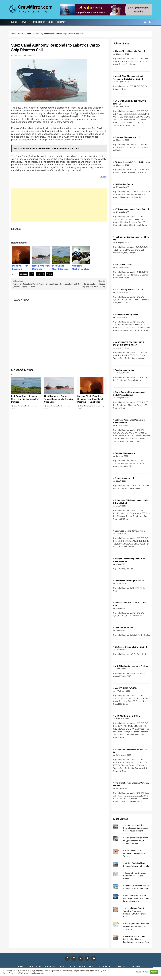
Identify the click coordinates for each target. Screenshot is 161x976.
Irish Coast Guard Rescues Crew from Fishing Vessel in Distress (24, 399)
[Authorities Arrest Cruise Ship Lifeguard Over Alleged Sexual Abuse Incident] (119, 825)
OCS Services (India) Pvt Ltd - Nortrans (132, 162)
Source (103, 177)
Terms (91, 966)
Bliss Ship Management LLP (127, 137)
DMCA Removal (122, 966)
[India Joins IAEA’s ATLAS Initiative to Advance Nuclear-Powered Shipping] (119, 895)
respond (40, 274)
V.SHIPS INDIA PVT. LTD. (126, 688)
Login (82, 966)
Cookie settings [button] (142, 972)
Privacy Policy (104, 966)
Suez (49, 274)
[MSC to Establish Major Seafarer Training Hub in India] (119, 863)
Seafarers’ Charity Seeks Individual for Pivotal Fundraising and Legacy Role (136, 939)
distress (23, 274)
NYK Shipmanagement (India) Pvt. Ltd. (132, 209)
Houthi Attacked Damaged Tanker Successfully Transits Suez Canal (58, 399)
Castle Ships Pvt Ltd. (124, 628)
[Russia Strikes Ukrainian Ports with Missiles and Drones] (119, 873)
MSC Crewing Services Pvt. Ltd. (129, 289)
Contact (61, 22)
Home (20, 966)
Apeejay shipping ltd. (124, 370)
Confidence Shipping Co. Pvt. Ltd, (130, 581)
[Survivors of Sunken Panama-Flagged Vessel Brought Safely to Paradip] (119, 838)
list (32, 274)
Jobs (50, 22)
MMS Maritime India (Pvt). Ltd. (128, 716)
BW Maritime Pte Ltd (124, 184)
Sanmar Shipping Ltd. (124, 478)
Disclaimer (137, 966)
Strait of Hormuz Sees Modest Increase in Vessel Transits (134, 853)
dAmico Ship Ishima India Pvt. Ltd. (130, 51)
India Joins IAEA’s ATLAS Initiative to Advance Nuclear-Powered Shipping (136, 898)
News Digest (38, 22)
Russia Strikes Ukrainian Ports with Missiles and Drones (134, 876)
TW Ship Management (125, 453)
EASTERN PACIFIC (123, 265)
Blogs (14, 22)
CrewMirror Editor (20, 406)
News (23, 22)
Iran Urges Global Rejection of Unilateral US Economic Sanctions (136, 926)
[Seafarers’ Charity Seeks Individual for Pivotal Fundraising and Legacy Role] (119, 936)
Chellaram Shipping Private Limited (131, 647)
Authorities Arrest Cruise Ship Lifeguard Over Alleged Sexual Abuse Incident (135, 828)
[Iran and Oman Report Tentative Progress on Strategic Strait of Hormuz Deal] (119, 908)
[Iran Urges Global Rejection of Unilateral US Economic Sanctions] (119, 924)
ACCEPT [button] (154, 972)
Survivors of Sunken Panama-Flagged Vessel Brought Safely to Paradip (136, 841)
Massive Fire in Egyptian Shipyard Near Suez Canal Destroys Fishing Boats (90, 399)
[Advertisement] (59, 205)
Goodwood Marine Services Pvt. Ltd (131, 531)
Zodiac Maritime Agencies (126, 314)
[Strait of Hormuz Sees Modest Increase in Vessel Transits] (119, 850)
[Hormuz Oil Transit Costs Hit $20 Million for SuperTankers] (119, 886)
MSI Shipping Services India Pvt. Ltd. (131, 666)
